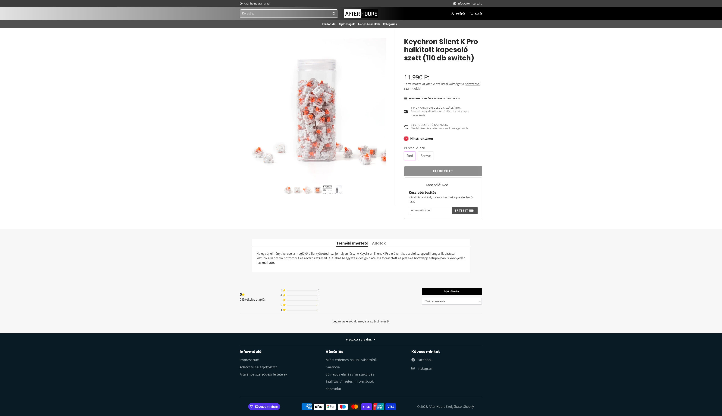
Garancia (333, 367)
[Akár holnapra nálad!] (255, 4)
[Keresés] (334, 14)
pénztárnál (472, 84)
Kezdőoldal (329, 24)
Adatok (379, 244)
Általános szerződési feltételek (263, 374)
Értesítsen (465, 210)
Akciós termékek (369, 24)
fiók (458, 13)
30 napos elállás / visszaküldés (350, 374)
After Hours (437, 407)
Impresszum (249, 359)
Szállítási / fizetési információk (350, 381)
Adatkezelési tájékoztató (259, 367)
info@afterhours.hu (469, 3)
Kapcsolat (333, 388)
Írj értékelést (451, 291)
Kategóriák (390, 24)
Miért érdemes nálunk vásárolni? (351, 359)
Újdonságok (347, 24)
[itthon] (361, 13)
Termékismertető (352, 244)
